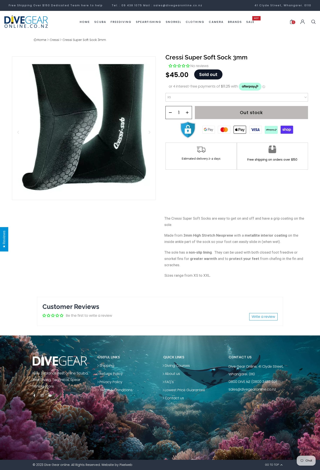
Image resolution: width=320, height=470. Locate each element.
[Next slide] (149, 132)
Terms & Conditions (116, 390)
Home (41, 40)
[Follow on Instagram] (42, 396)
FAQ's (169, 381)
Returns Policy (111, 373)
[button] (179, 65)
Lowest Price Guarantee (185, 390)
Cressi (54, 40)
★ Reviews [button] (4, 239)
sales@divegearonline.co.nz (177, 5)
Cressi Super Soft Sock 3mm (84, 40)
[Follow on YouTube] (50, 396)
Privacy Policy (110, 381)
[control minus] (168, 112)
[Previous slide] (18, 132)
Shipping (106, 365)
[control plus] (188, 112)
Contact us (174, 398)
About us (172, 373)
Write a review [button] (263, 316)
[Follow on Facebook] (34, 396)
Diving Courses (177, 365)
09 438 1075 (131, 5)
